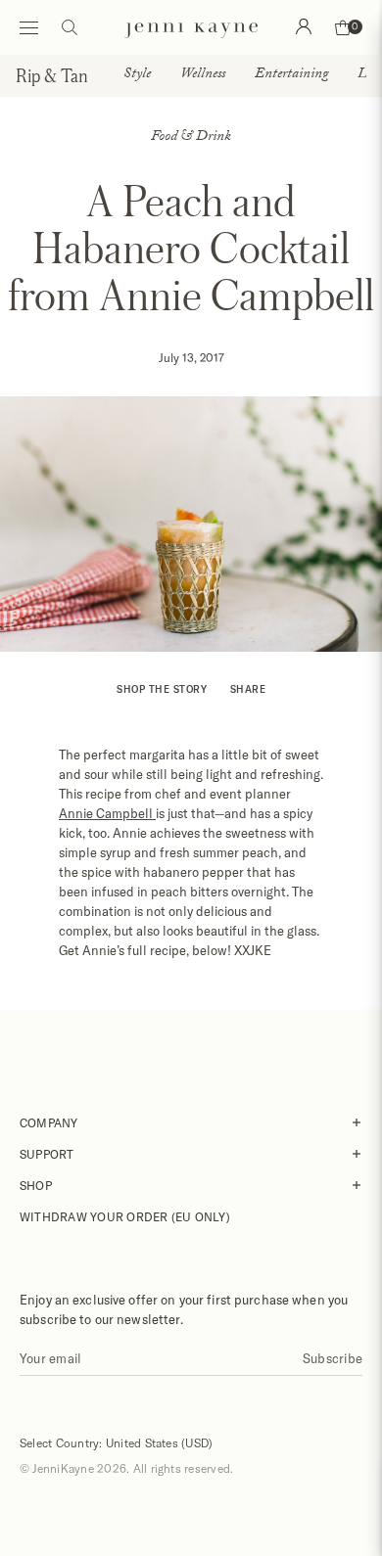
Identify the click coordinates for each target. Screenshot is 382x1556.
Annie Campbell (107, 813)
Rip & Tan (52, 75)
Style (137, 75)
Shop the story (162, 689)
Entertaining (291, 75)
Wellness (202, 75)
